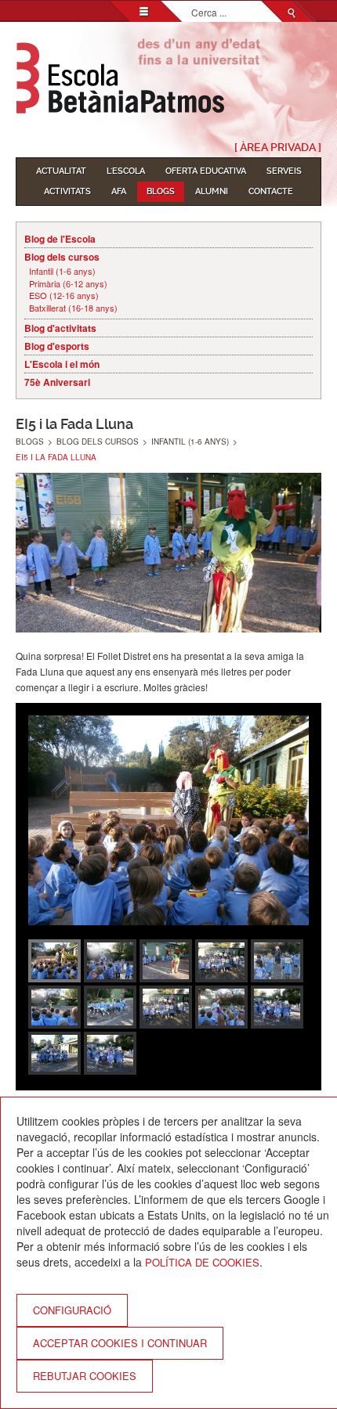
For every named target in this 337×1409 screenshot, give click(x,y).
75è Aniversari (57, 382)
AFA (118, 191)
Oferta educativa (205, 171)
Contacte (270, 191)
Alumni (211, 191)
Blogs (161, 191)
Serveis (284, 171)
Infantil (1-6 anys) (62, 271)
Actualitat (61, 171)
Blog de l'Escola (60, 238)
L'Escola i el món (62, 364)
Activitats (67, 191)
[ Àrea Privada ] (277, 147)
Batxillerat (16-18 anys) (73, 308)
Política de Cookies (202, 1262)
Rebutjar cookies (84, 1375)
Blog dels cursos (62, 256)
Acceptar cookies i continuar (120, 1342)
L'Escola (126, 171)
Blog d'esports (56, 346)
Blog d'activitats (60, 328)
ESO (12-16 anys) (64, 295)
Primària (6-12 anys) (68, 284)
